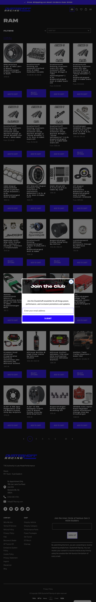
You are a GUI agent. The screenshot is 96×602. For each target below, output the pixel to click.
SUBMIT (48, 318)
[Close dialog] (71, 281)
